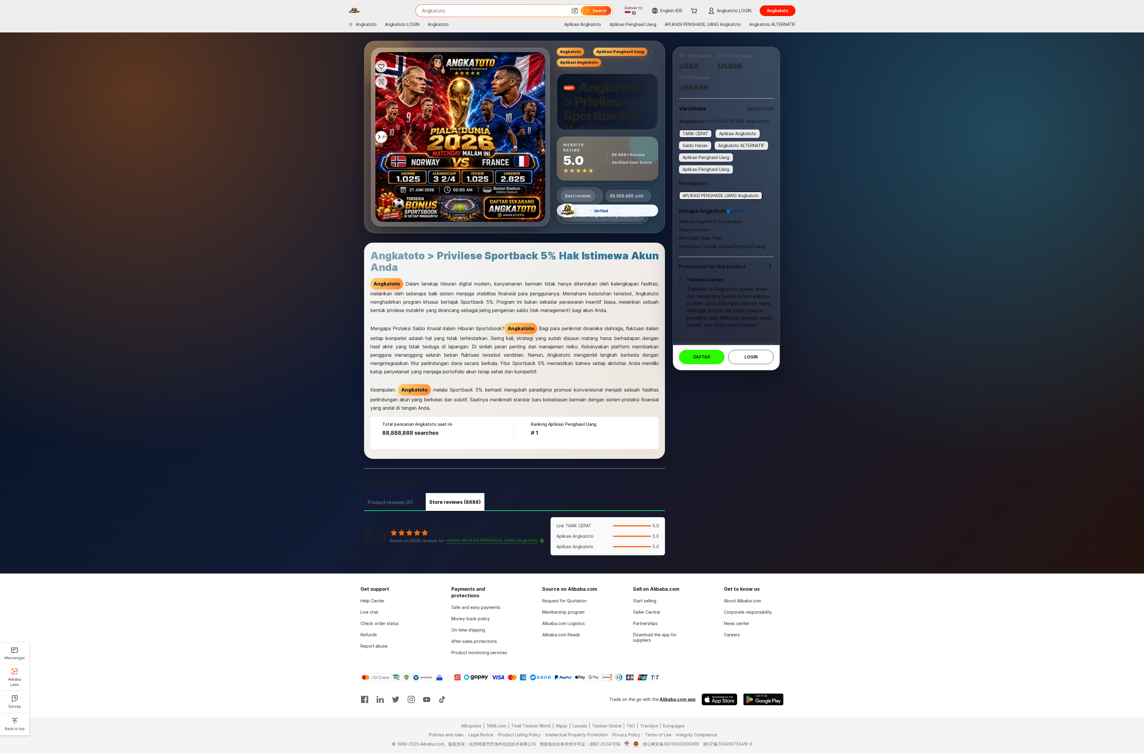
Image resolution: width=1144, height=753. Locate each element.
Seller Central (646, 612)
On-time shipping (468, 629)
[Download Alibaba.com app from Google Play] (763, 699)
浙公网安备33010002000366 (671, 743)
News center (736, 623)
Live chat (369, 612)
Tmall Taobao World (531, 725)
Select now (760, 108)
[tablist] (514, 501)
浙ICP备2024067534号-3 (727, 743)
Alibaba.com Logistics (563, 623)
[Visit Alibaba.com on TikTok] (442, 699)
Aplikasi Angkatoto (579, 62)
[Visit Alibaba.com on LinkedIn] (380, 699)
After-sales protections (474, 641)
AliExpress (471, 725)
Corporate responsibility (748, 612)
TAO (631, 725)
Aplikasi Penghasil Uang (620, 51)
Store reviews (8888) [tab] (455, 502)
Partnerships (645, 623)
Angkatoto (570, 51)
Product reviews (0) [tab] (390, 502)
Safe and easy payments (475, 607)
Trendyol (649, 725)
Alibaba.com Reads (561, 634)
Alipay (562, 725)
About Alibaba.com (742, 600)
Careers (732, 634)
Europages (674, 725)
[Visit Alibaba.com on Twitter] (395, 699)
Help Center (372, 600)
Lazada (580, 725)
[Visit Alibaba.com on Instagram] (411, 699)
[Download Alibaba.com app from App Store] (719, 699)
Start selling (644, 600)
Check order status (379, 623)
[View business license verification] (627, 744)
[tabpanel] (514, 536)
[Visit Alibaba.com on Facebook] (364, 699)
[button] (574, 10)
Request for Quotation (564, 600)
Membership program (563, 612)
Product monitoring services (479, 652)
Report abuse (374, 645)
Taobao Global (606, 725)
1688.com (496, 725)
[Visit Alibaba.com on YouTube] (426, 699)
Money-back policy (470, 618)
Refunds (368, 634)
